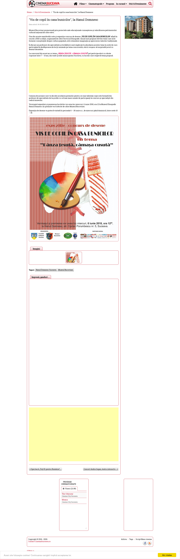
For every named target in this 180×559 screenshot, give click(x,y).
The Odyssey (67, 494)
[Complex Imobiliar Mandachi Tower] (139, 27)
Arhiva (124, 539)
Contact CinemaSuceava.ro (39, 541)
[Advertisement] (74, 76)
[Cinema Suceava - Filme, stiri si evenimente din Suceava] (75, 3)
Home (29, 12)
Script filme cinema (144, 539)
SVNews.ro (30, 551)
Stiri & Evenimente (137, 3)
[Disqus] (73, 310)
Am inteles (167, 555)
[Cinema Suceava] (44, 3)
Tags (131, 539)
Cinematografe (96, 3)
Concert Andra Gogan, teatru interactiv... (100, 469)
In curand (121, 3)
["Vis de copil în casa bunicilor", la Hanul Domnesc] (73, 257)
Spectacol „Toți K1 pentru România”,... (46, 469)
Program (110, 3)
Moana (65, 499)
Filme (82, 3)
